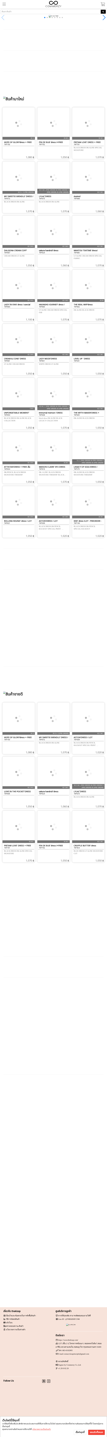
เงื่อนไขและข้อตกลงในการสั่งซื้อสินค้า (21, 1316)
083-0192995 (67, 1350)
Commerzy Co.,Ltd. (73, 1365)
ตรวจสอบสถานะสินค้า (15, 1326)
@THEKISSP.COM (72, 1319)
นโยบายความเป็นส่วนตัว (41, 1429)
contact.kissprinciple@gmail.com (76, 1354)
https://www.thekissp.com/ (68, 1340)
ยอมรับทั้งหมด (96, 1432)
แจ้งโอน (9, 1323)
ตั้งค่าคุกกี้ (80, 1432)
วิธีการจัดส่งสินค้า (13, 1319)
